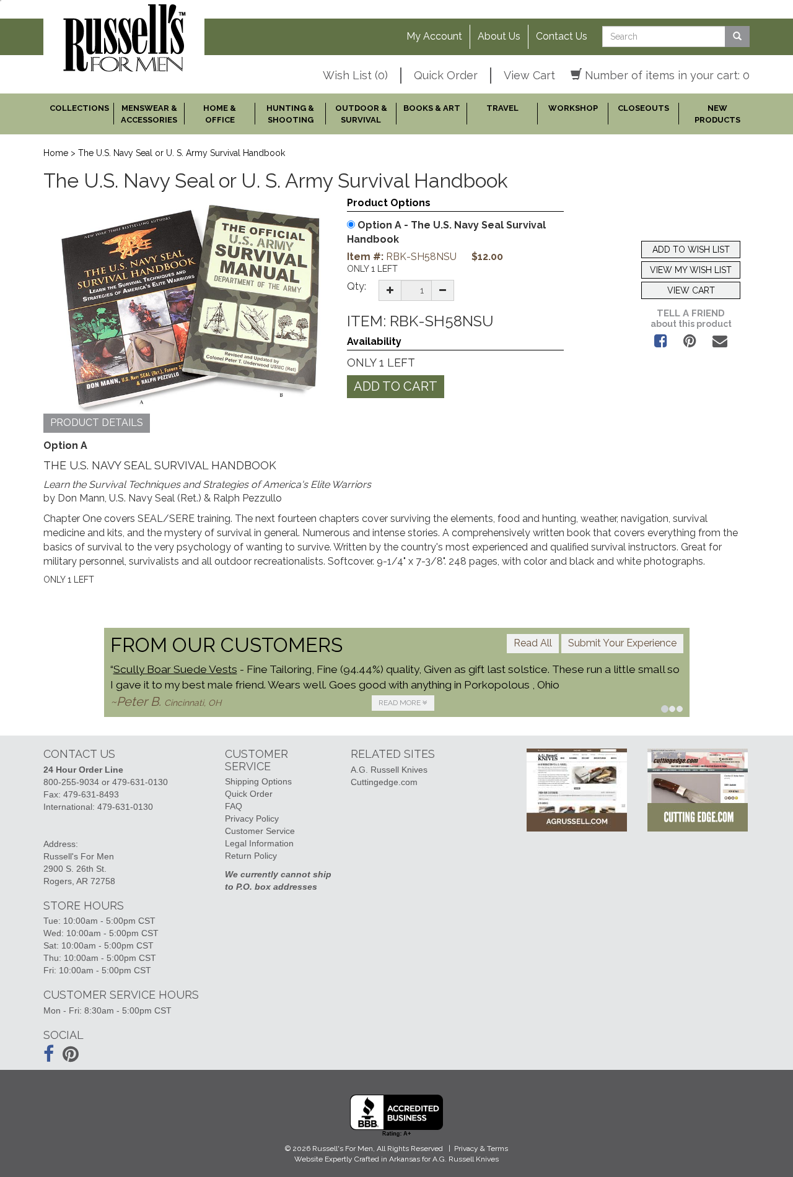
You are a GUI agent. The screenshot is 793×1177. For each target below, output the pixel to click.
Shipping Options (258, 781)
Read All (533, 643)
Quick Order (446, 75)
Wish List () (355, 75)
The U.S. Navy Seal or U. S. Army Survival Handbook (181, 153)
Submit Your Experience (622, 643)
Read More (401, 702)
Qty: (356, 286)
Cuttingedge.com (384, 782)
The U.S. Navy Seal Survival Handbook (446, 232)
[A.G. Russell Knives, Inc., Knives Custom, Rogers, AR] (396, 1116)
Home (55, 153)
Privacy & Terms (481, 1148)
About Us (499, 36)
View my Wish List (691, 270)
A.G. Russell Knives (389, 770)
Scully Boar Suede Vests (175, 669)
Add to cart (395, 386)
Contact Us (561, 36)
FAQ (233, 806)
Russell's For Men (342, 1148)
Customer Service (260, 831)
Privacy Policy (252, 818)
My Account (434, 36)
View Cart (529, 75)
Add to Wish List (691, 249)
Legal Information (259, 843)
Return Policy (251, 856)
